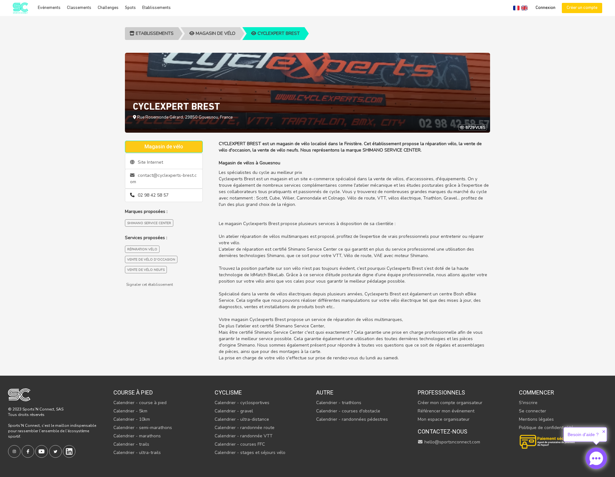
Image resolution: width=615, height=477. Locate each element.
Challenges (108, 7)
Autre (324, 392)
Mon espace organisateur (444, 419)
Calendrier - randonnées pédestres (352, 419)
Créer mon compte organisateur (450, 403)
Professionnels (441, 392)
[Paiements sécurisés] (548, 441)
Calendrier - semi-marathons (142, 428)
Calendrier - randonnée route (245, 428)
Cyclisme (228, 392)
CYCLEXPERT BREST (278, 33)
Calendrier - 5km (130, 411)
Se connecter (532, 411)
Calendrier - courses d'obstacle (348, 411)
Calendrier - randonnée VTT (244, 436)
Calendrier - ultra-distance (242, 419)
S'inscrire (528, 403)
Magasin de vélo (214, 33)
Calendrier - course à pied (140, 403)
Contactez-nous (442, 431)
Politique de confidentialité (546, 428)
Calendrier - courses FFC (240, 444)
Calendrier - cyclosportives (242, 403)
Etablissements (156, 7)
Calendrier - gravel (234, 411)
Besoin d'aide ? (583, 434)
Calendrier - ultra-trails (137, 453)
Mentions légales (536, 419)
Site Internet (149, 162)
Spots (130, 7)
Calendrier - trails (131, 444)
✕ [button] (604, 431)
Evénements (49, 7)
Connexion (545, 7)
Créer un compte (582, 7)
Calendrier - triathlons (338, 403)
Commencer (536, 392)
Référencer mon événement (446, 411)
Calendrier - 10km (131, 419)
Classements (79, 7)
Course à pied (133, 392)
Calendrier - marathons (137, 436)
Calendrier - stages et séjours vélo (250, 453)
